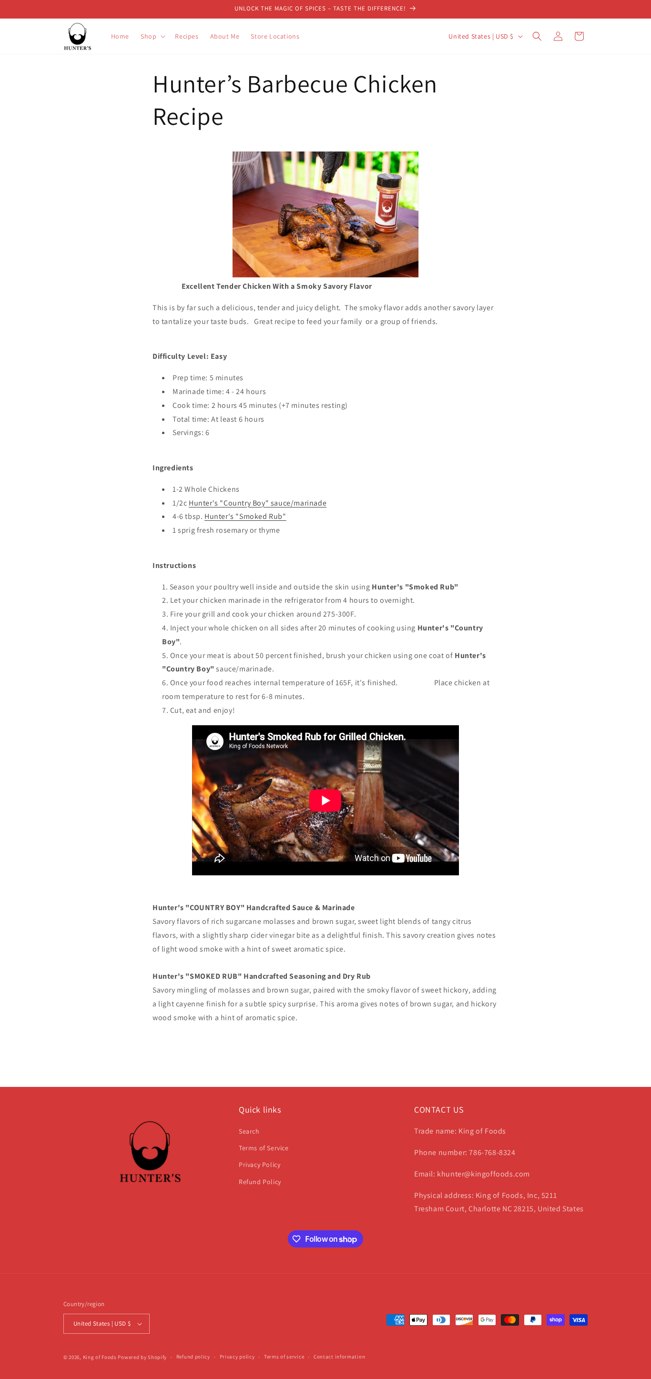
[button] (152, 36)
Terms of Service (264, 1148)
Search (249, 1131)
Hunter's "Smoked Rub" (245, 516)
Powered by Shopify (142, 1357)
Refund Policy (260, 1181)
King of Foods (100, 1357)
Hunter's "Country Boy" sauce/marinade (257, 503)
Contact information (339, 1356)
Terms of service (284, 1356)
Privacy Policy (259, 1165)
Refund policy (193, 1356)
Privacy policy (237, 1356)
